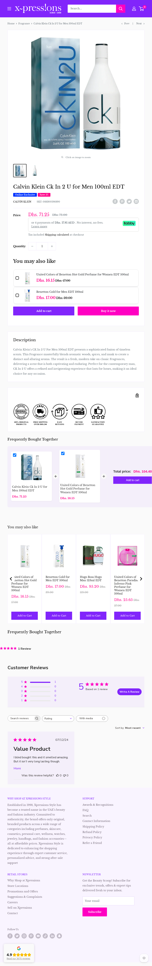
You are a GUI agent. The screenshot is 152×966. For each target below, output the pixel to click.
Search (87, 815)
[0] (141, 8)
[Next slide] (141, 579)
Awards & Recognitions (97, 804)
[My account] (134, 9)
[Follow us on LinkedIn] (52, 936)
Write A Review (129, 692)
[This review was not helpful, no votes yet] (64, 775)
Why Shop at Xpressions (23, 880)
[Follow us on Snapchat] (59, 936)
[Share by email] (136, 201)
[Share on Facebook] (115, 201)
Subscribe (94, 912)
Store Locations (17, 886)
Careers (12, 902)
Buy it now (108, 311)
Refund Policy (92, 832)
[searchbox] (20, 718)
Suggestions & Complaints (24, 896)
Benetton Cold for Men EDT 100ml (58, 578)
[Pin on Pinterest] (122, 201)
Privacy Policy (92, 837)
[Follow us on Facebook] (10, 936)
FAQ (85, 810)
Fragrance (24, 23)
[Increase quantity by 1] (52, 246)
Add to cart (43, 311)
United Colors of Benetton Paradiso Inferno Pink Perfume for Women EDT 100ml (126, 585)
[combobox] (58, 718)
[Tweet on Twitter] (129, 201)
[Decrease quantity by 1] (32, 246)
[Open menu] (9, 8)
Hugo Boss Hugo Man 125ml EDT (91, 578)
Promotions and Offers (22, 891)
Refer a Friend (92, 843)
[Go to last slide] (11, 579)
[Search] (120, 9)
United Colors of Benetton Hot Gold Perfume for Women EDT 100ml (24, 583)
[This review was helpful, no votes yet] (57, 775)
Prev (126, 23)
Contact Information (96, 821)
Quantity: (19, 246)
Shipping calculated (57, 234)
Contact (12, 913)
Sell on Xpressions (19, 907)
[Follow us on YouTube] (38, 936)
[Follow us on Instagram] (24, 936)
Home (11, 23)
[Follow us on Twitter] (17, 936)
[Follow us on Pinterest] (31, 936)
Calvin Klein (22, 201)
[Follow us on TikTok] (45, 936)
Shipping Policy (93, 826)
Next (139, 23)
